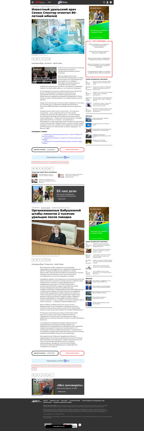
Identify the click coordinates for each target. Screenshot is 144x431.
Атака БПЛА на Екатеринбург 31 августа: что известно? (99, 52)
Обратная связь (47, 402)
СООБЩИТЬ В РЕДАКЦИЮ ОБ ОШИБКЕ (62, 402)
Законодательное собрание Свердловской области (45, 256)
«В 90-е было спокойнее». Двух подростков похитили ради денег (101, 266)
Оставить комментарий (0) (72, 149)
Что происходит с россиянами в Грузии (100, 124)
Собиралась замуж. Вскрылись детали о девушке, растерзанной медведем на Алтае (101, 245)
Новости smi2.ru (37, 203)
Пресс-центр (64, 400)
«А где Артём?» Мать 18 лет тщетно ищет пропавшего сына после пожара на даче (102, 256)
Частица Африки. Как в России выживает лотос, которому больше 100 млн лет (102, 272)
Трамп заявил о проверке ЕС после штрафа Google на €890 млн (101, 281)
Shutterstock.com (43, 55)
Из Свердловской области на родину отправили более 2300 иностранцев (99, 72)
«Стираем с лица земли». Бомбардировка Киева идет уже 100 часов (101, 136)
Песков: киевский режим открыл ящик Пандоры (100, 303)
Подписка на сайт (54, 400)
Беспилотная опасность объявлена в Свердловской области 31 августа (99, 59)
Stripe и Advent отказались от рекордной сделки (99, 298)
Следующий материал (59, 426)
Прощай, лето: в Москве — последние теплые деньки (99, 141)
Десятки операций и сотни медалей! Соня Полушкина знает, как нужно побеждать (99, 66)
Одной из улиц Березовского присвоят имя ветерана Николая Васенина (47, 181)
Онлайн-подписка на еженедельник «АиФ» (93, 400)
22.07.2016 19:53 (35, 6)
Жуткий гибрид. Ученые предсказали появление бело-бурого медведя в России (102, 99)
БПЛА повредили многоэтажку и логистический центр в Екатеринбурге (99, 46)
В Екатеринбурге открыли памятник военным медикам (46, 175)
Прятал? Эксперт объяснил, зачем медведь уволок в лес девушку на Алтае (102, 83)
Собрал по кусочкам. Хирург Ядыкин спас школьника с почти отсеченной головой (102, 262)
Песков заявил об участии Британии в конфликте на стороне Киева (101, 130)
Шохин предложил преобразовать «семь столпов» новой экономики (101, 287)
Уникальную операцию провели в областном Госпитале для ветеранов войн (74, 176)
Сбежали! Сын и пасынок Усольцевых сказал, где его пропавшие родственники (102, 94)
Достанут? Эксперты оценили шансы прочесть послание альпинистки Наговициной (102, 110)
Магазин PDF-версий (74, 400)
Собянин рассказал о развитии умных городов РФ (100, 119)
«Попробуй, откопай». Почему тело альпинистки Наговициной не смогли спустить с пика (102, 105)
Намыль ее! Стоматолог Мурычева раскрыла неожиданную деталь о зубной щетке (102, 88)
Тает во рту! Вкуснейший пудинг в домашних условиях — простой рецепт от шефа (102, 251)
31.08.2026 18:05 (36, 207)
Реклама (45, 400)
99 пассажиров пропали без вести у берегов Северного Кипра (101, 292)
